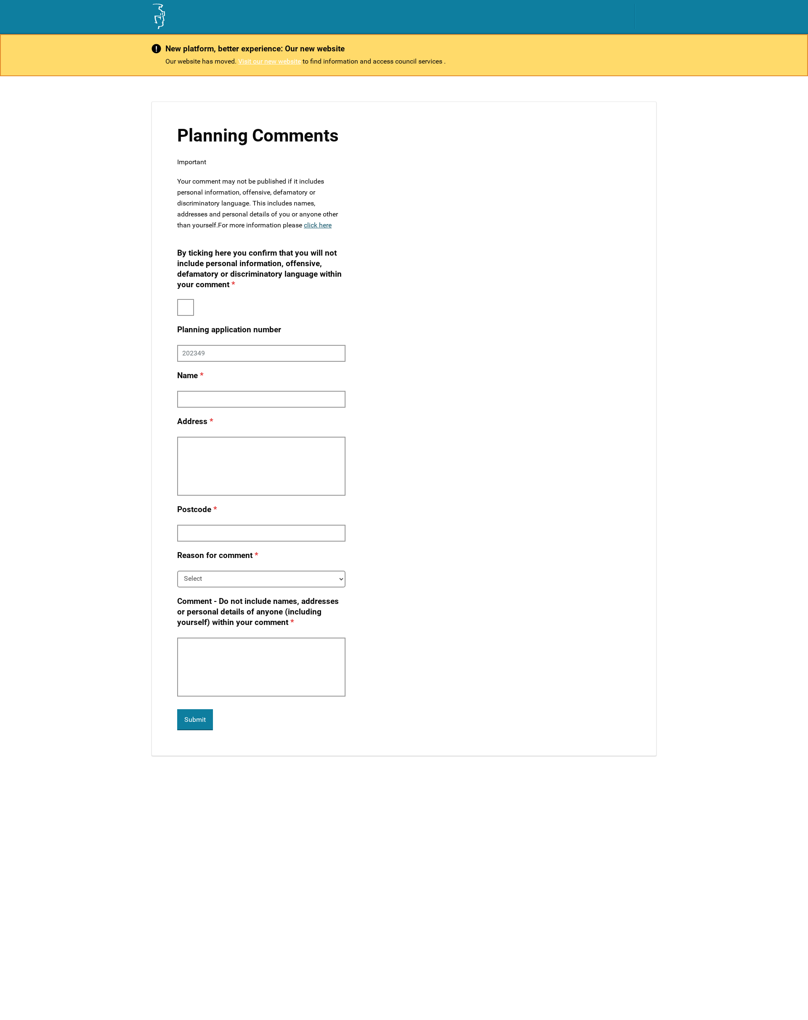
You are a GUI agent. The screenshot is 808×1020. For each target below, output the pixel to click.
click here (318, 225)
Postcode (194, 509)
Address (192, 421)
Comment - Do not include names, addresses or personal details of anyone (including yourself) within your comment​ (258, 611)
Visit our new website (269, 61)
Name (187, 375)
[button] (650, 16)
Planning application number (229, 329)
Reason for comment (214, 555)
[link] (158, 16)
